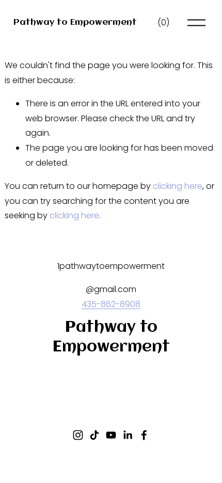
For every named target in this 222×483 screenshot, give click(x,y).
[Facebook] (144, 435)
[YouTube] (111, 435)
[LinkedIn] (127, 435)
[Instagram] (78, 435)
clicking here (177, 186)
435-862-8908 (111, 304)
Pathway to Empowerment (75, 22)
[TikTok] (94, 435)
